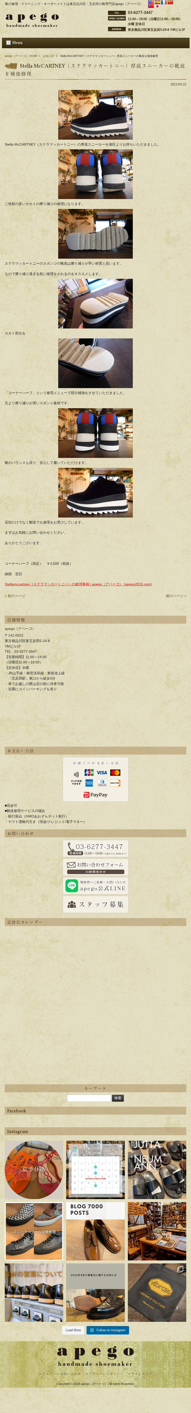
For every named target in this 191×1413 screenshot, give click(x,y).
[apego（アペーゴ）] (32, 26)
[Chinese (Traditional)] (151, 6)
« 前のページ (15, 596)
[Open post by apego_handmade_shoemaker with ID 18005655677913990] (34, 1292)
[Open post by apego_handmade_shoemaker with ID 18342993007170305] (157, 1231)
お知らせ (48, 55)
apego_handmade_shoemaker (34, 1148)
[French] (164, 2)
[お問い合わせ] (95, 848)
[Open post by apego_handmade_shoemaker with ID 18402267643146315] (157, 1292)
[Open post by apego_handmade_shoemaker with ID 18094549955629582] (95, 1170)
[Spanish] (157, 2)
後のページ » (176, 596)
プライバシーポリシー (106, 1374)
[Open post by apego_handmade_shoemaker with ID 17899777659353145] (34, 1170)
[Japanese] (157, 6)
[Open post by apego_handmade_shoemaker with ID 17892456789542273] (95, 1231)
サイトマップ (141, 1374)
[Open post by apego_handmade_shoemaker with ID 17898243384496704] (34, 1231)
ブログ (47, 1374)
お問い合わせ (70, 1374)
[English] (151, 2)
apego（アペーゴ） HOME (21, 55)
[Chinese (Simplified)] (170, 2)
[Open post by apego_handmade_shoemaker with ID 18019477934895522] (157, 1170)
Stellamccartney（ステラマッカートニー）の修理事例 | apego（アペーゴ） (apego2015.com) (78, 584)
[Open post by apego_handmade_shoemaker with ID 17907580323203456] (95, 1292)
